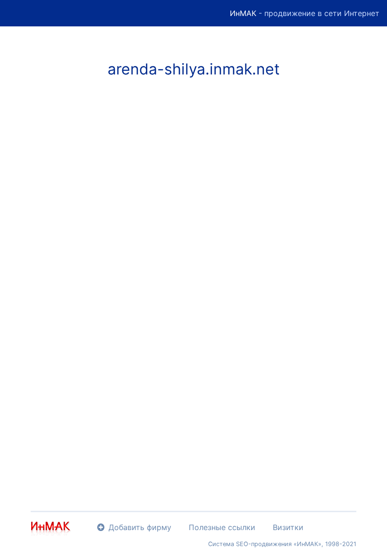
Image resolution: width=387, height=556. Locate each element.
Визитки (288, 527)
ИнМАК (243, 13)
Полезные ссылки (222, 527)
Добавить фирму (140, 527)
